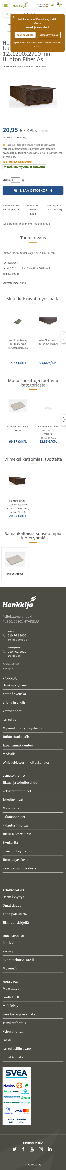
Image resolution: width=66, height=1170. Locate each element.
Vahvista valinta (25, 34)
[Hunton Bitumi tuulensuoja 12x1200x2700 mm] (33, 92)
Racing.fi (9, 951)
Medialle (9, 754)
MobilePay (10, 1005)
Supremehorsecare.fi (18, 959)
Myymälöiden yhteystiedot (23, 728)
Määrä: (6, 180)
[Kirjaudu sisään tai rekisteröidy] (52, 5)
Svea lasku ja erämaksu (20, 1014)
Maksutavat (11, 808)
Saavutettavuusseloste (19, 868)
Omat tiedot (12, 905)
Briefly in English (15, 702)
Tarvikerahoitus (14, 1022)
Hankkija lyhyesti (15, 685)
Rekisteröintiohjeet (17, 791)
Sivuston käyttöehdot (19, 851)
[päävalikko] (6, 5)
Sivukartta (10, 842)
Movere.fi (10, 968)
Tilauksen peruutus (17, 834)
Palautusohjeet (14, 816)
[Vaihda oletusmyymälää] (47, 5)
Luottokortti (11, 997)
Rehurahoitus (13, 1031)
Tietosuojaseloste (15, 859)
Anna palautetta (15, 914)
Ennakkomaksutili (16, 1057)
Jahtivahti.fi (11, 942)
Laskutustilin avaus (17, 1048)
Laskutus (9, 719)
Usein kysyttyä (13, 896)
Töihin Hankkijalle (16, 736)
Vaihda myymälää (49, 34)
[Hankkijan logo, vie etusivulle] (22, 5)
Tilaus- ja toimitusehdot (20, 782)
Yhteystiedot (12, 711)
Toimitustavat (13, 799)
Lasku (7, 1040)
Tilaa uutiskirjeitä (16, 922)
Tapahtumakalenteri (18, 745)
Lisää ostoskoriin (35, 190)
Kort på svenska (14, 693)
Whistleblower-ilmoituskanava (26, 762)
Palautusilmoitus (15, 825)
